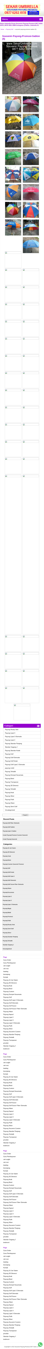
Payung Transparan (11, 782)
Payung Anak (9, 792)
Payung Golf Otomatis (12, 757)
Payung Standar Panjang (13, 743)
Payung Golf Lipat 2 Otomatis (15, 764)
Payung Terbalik (10, 771)
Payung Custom (8, 991)
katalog (5, 971)
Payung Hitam (10, 803)
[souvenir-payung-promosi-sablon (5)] (22, 94)
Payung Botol (9, 778)
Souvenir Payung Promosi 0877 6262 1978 (27, 1347)
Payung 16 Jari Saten (9, 848)
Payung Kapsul (8, 1014)
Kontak (5, 977)
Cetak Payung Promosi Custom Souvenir (15, 835)
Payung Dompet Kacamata (14, 775)
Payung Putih (9, 799)
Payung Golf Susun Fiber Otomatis (13, 884)
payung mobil (9, 768)
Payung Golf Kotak (11, 761)
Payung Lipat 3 (10, 733)
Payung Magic (7, 908)
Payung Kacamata (8, 892)
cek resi (6, 968)
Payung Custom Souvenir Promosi (13, 864)
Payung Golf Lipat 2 (9, 876)
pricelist (5, 1043)
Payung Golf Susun (9, 1006)
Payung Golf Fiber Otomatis (11, 823)
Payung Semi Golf (11, 806)
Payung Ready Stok (11, 729)
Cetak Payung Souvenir (10, 839)
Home (2, 29)
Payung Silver (9, 796)
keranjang (6, 974)
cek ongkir (6, 966)
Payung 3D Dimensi (11, 785)
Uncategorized (10, 810)
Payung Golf (9, 29)
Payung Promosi (8, 916)
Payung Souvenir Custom (12, 1031)
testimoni (6, 1049)
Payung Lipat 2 (10, 740)
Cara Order (7, 960)
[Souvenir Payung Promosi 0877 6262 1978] (22, 14)
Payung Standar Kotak (12, 750)
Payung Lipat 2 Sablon (9, 831)
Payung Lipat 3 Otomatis (13, 736)
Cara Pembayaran (9, 963)
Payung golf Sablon (9, 827)
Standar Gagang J (11, 747)
